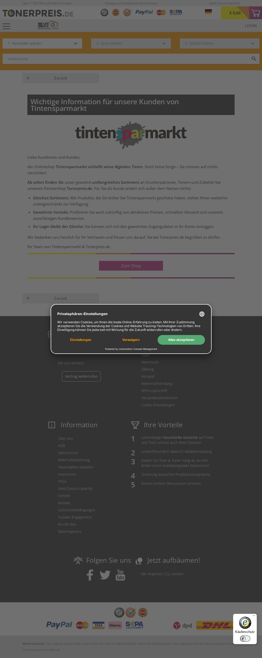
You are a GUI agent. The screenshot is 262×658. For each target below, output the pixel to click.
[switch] (245, 639)
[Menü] (254, 617)
